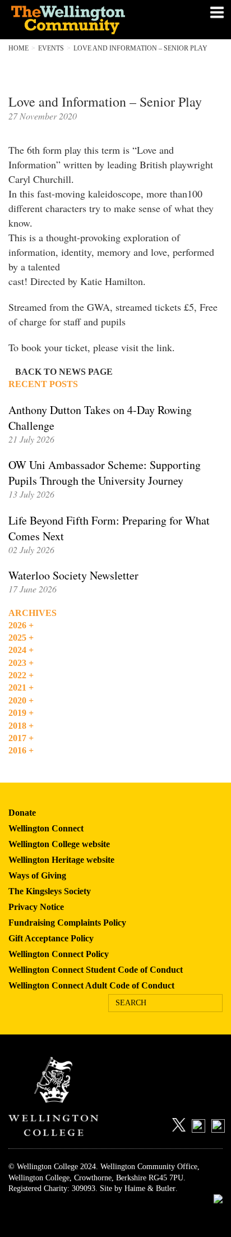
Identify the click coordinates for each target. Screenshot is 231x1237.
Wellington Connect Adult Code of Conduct (91, 985)
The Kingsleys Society (49, 891)
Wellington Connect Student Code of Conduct (95, 969)
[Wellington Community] (80, 20)
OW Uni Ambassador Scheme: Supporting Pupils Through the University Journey (104, 472)
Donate (22, 812)
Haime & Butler (149, 1188)
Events (51, 48)
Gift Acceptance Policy (51, 938)
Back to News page (64, 371)
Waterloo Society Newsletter (73, 575)
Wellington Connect (46, 828)
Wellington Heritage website (61, 859)
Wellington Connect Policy (58, 954)
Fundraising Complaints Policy (67, 922)
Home (18, 48)
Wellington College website (59, 844)
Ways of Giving (37, 875)
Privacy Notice (36, 907)
